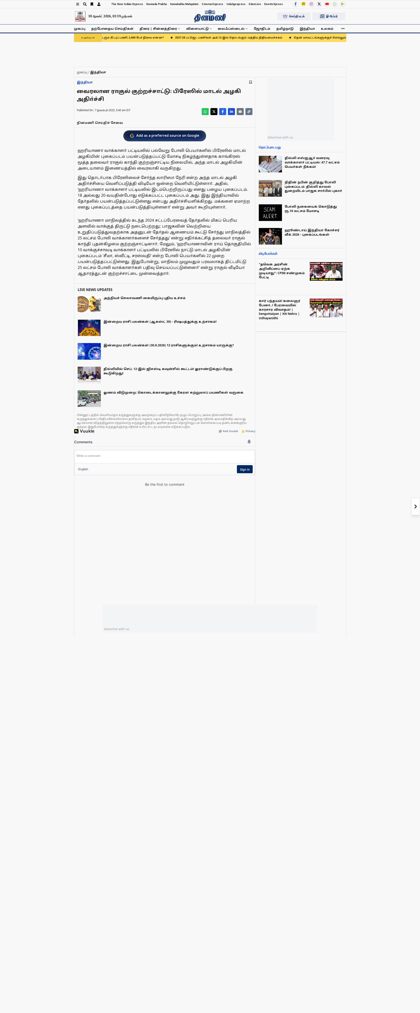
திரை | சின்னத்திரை (158, 28)
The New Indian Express (127, 4)
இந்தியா (307, 28)
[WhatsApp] (335, 4)
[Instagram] (311, 4)
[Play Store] (342, 4)
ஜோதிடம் (262, 28)
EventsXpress (273, 4)
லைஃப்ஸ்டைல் (231, 28)
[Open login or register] (98, 4)
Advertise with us (280, 137)
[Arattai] (303, 3)
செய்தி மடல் (296, 16)
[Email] (240, 111)
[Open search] (84, 4)
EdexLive (255, 4)
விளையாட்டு (197, 28)
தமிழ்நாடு (285, 28)
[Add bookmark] (250, 82)
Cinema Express (212, 4)
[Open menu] (77, 4)
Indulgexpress (236, 4)
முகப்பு (79, 28)
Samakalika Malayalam (184, 4)
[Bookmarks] (91, 4)
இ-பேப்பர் (332, 16)
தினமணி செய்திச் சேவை (100, 123)
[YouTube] (327, 4)
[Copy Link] (248, 111)
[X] (319, 4)
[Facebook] (295, 4)
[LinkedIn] (231, 111)
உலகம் (327, 28)
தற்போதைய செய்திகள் (112, 28)
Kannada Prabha (156, 4)
